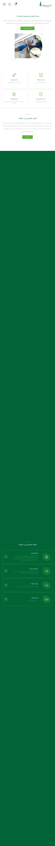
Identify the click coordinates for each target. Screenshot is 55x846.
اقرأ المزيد (27, 137)
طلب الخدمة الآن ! (27, 28)
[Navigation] (4, 4)
